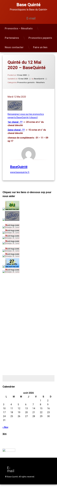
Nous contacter (14, 47)
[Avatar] (28, 154)
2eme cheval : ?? (16, 130)
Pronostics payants (40, 37)
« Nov (5, 427)
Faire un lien (40, 47)
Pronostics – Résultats (19, 28)
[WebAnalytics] (9, 451)
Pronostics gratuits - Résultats (31, 82)
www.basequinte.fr (19, 172)
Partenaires (12, 37)
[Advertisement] (22, 296)
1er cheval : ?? (15, 122)
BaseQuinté (39, 79)
